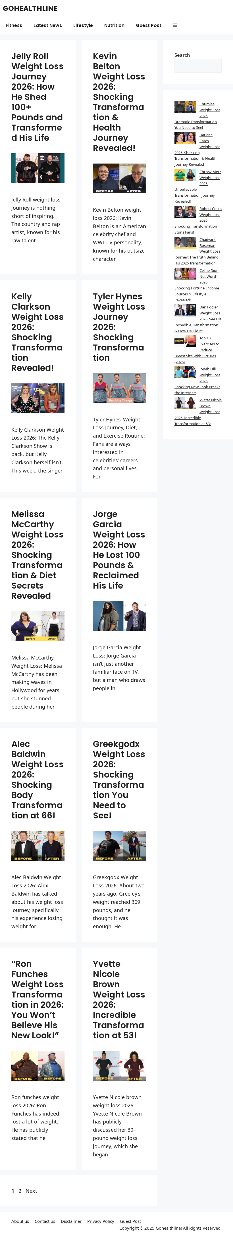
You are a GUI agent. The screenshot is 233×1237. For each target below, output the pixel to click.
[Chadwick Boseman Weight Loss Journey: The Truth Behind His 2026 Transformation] (185, 243)
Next (35, 1190)
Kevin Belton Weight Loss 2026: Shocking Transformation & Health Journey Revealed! (119, 102)
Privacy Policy (100, 1221)
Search (182, 55)
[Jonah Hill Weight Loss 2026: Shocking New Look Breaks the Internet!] (185, 373)
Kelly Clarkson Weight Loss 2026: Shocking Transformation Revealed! (37, 332)
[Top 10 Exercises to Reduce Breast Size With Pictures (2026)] (185, 342)
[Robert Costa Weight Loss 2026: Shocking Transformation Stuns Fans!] (185, 212)
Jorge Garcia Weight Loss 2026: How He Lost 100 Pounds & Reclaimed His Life (119, 550)
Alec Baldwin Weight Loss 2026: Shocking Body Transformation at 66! (37, 780)
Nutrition (114, 25)
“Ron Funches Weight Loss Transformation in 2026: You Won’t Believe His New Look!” (37, 999)
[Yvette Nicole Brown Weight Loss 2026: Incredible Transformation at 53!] (185, 404)
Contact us (45, 1221)
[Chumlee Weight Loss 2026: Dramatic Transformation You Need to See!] (185, 108)
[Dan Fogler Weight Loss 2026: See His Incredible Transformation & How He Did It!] (185, 311)
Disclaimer (71, 1221)
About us (20, 1221)
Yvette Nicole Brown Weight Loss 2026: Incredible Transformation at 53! (119, 999)
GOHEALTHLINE (30, 8)
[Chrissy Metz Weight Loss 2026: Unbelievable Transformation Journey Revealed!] (185, 175)
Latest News (48, 25)
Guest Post (148, 25)
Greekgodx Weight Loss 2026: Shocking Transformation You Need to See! (119, 780)
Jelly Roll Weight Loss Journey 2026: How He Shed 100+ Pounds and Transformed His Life (37, 97)
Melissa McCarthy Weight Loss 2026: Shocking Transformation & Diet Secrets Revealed (37, 555)
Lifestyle (83, 25)
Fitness (14, 25)
